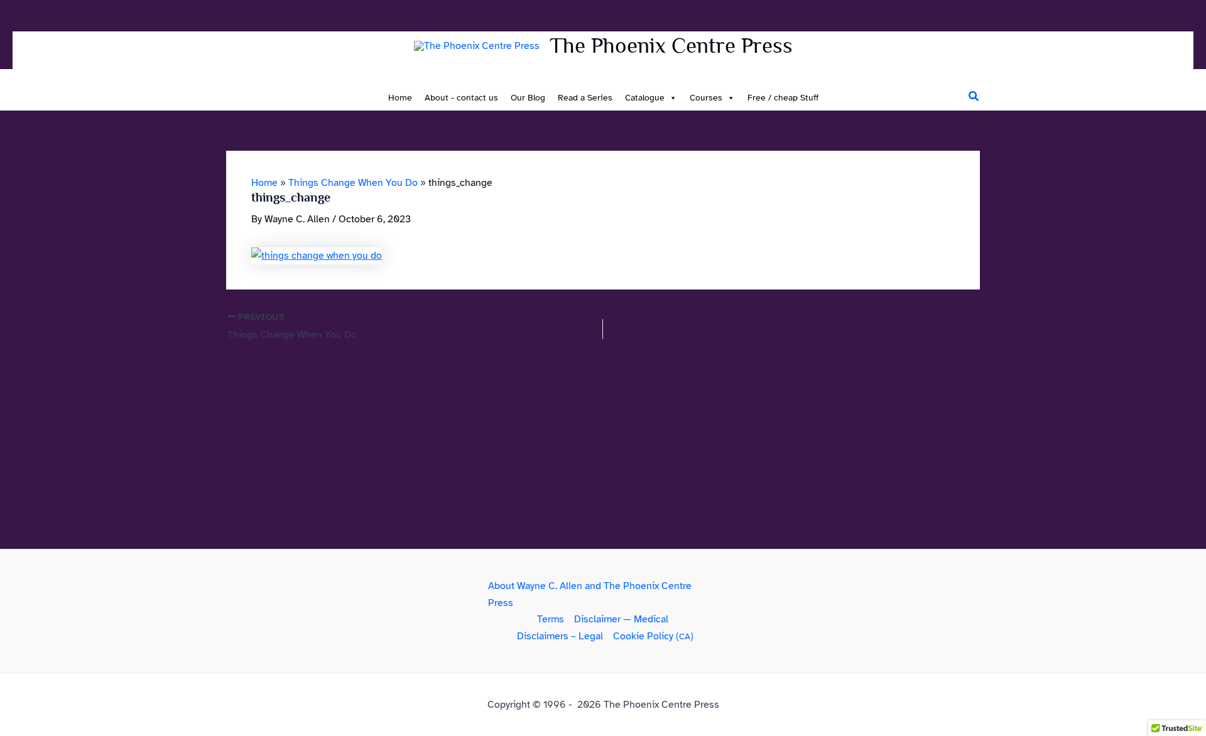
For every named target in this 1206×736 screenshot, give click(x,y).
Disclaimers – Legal (560, 636)
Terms (550, 619)
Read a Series (585, 97)
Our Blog (528, 97)
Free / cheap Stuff (782, 97)
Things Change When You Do (353, 182)
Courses (706, 97)
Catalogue (645, 97)
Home (400, 97)
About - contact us (461, 97)
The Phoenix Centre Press (671, 45)
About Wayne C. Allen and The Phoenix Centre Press (590, 594)
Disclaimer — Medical (621, 619)
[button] (974, 97)
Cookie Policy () (653, 636)
